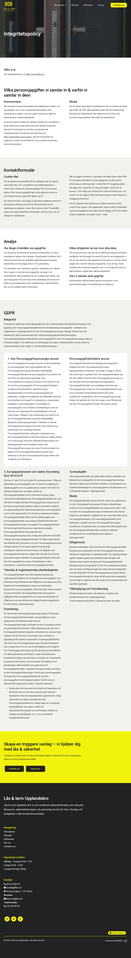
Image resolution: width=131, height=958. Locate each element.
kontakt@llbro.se (13, 887)
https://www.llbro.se (35, 74)
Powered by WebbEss (114, 941)
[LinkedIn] (13, 919)
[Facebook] (7, 919)
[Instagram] (20, 919)
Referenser (88, 5)
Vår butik (74, 5)
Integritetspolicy (117, 933)
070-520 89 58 (13, 906)
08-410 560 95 (13, 884)
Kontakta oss (118, 5)
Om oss (101, 5)
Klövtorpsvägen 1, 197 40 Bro (18, 891)
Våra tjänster (59, 5)
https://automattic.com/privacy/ (18, 137)
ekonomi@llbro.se (14, 899)
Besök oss (35, 769)
